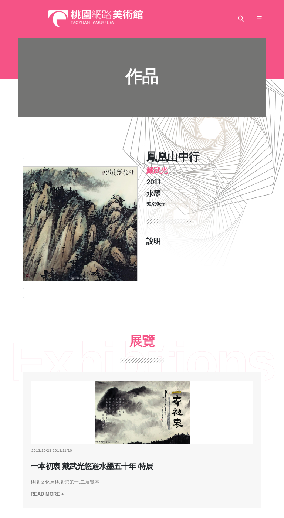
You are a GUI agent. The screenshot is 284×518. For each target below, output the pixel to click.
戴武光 (157, 170)
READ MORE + (47, 494)
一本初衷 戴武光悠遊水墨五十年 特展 (92, 466)
